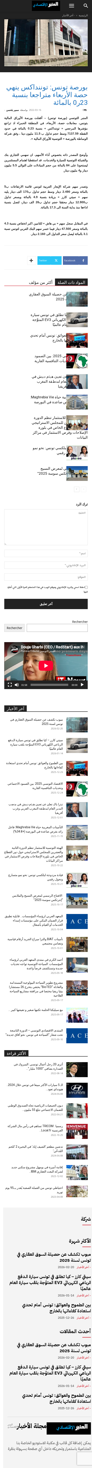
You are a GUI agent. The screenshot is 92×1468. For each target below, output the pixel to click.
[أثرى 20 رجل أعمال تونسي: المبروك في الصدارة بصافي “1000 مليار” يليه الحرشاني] (77, 1069)
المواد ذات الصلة (71, 282)
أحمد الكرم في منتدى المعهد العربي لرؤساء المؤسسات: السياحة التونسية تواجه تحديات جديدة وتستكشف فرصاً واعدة (36, 964)
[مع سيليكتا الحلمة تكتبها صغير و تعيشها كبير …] (77, 1015)
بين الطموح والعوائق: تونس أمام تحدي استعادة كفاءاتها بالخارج (56, 1308)
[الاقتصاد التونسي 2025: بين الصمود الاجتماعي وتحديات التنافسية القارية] (77, 361)
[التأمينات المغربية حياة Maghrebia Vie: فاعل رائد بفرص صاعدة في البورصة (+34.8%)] (77, 402)
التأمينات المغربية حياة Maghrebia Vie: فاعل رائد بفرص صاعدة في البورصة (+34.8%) (59, 402)
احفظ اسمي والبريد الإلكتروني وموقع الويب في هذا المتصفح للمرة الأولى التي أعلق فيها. (47, 589)
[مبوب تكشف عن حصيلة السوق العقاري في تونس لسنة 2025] (77, 299)
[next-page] (76, 489)
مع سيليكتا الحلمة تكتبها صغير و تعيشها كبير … (35, 1010)
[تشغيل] (82, 685)
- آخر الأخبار (68, 15)
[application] (46, 665)
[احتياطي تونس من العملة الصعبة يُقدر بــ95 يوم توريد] (77, 1191)
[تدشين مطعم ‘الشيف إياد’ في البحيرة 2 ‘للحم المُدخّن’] (77, 1151)
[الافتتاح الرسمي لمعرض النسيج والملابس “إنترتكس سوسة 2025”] (77, 473)
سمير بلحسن (12, 109)
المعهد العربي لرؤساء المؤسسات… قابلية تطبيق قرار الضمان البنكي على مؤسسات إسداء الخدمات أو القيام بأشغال (34, 920)
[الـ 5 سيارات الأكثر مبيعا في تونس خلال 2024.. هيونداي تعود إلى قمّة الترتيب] (77, 1090)
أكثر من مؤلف (40, 282)
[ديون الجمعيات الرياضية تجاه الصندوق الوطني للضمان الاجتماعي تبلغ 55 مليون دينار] (77, 1110)
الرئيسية (83, 15)
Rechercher (80, 622)
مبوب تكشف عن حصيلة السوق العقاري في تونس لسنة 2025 (54, 1257)
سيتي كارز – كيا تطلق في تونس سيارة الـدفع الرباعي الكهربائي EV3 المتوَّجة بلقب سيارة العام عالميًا (59, 320)
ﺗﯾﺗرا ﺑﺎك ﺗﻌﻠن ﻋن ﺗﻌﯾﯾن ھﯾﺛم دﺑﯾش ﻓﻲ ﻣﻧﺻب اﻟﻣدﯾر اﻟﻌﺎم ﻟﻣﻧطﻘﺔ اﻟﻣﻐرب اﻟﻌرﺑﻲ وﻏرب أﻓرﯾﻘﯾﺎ (60, 381)
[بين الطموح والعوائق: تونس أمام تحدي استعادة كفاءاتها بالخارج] (77, 340)
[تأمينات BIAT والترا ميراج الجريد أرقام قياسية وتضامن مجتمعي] (77, 944)
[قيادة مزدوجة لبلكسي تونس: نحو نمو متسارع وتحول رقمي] (77, 453)
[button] (71, 6)
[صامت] (17, 685)
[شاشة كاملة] (10, 685)
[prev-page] (83, 489)
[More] (31, 260)
